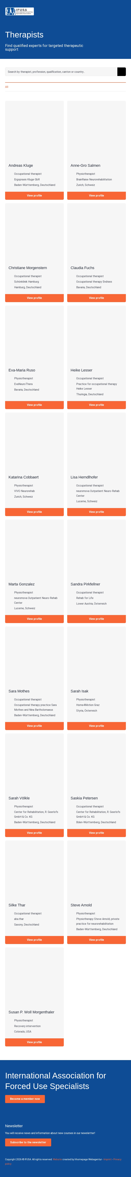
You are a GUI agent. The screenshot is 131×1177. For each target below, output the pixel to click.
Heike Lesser (81, 370)
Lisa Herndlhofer (84, 477)
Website (57, 1159)
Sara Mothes (19, 691)
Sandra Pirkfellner (85, 584)
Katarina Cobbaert (24, 477)
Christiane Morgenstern (28, 268)
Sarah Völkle (19, 798)
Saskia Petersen (84, 798)
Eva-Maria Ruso (22, 370)
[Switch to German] (118, 4)
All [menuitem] (6, 86)
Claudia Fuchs (82, 268)
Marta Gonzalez (22, 584)
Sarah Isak (79, 691)
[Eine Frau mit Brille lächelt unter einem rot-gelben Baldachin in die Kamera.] (34, 841)
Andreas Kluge (21, 165)
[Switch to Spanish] (123, 4)
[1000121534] (96, 306)
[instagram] (15, 1112)
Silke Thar (17, 905)
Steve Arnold (81, 905)
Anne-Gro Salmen (85, 165)
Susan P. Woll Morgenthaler (31, 1012)
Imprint (108, 1159)
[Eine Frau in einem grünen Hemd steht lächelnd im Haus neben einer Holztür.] (34, 627)
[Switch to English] (113, 4)
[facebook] (7, 1112)
